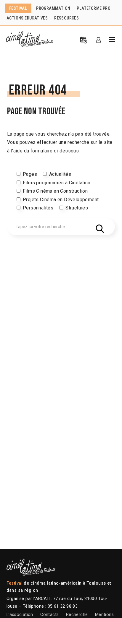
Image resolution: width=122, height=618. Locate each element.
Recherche (77, 614)
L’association (20, 614)
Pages (30, 174)
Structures (76, 208)
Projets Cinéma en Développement (61, 199)
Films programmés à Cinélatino (57, 183)
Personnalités (38, 208)
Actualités (60, 174)
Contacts (49, 614)
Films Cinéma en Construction (55, 191)
